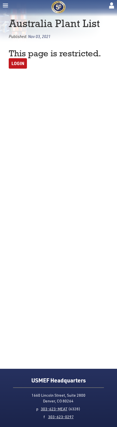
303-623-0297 (61, 416)
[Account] (111, 5)
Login (17, 63)
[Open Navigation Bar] (5, 5)
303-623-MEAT (54, 408)
